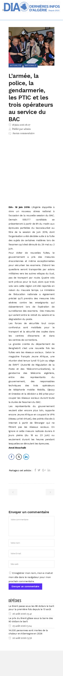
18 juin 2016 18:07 (21, 125)
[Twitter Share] (19, 457)
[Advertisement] (31, 171)
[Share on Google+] (44, 470)
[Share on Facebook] (35, 470)
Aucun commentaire (23, 133)
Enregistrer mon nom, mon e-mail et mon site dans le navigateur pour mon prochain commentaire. (31, 577)
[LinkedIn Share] (26, 457)
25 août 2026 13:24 (22, 626)
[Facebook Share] (11, 457)
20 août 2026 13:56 (22, 638)
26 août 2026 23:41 (22, 614)
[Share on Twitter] (39, 470)
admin (27, 129)
